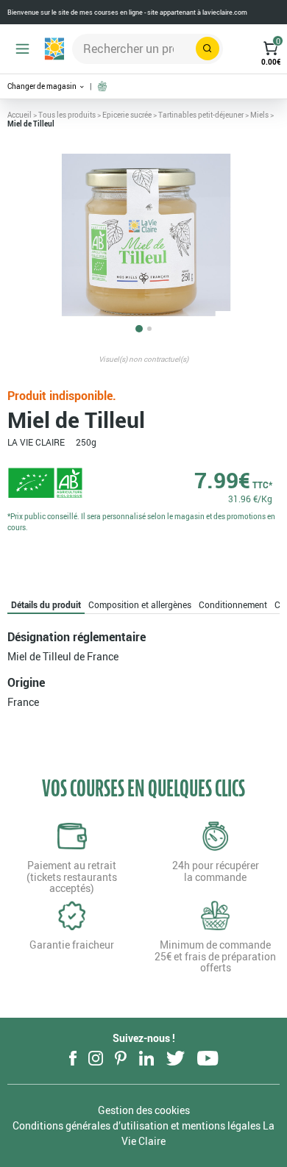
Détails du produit (46, 604)
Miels (259, 115)
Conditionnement (233, 604)
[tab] (46, 604)
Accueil (19, 115)
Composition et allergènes (139, 604)
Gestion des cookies (144, 1110)
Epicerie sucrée (127, 115)
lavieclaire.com (224, 12)
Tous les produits (67, 115)
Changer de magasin (42, 86)
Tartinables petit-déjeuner (201, 115)
